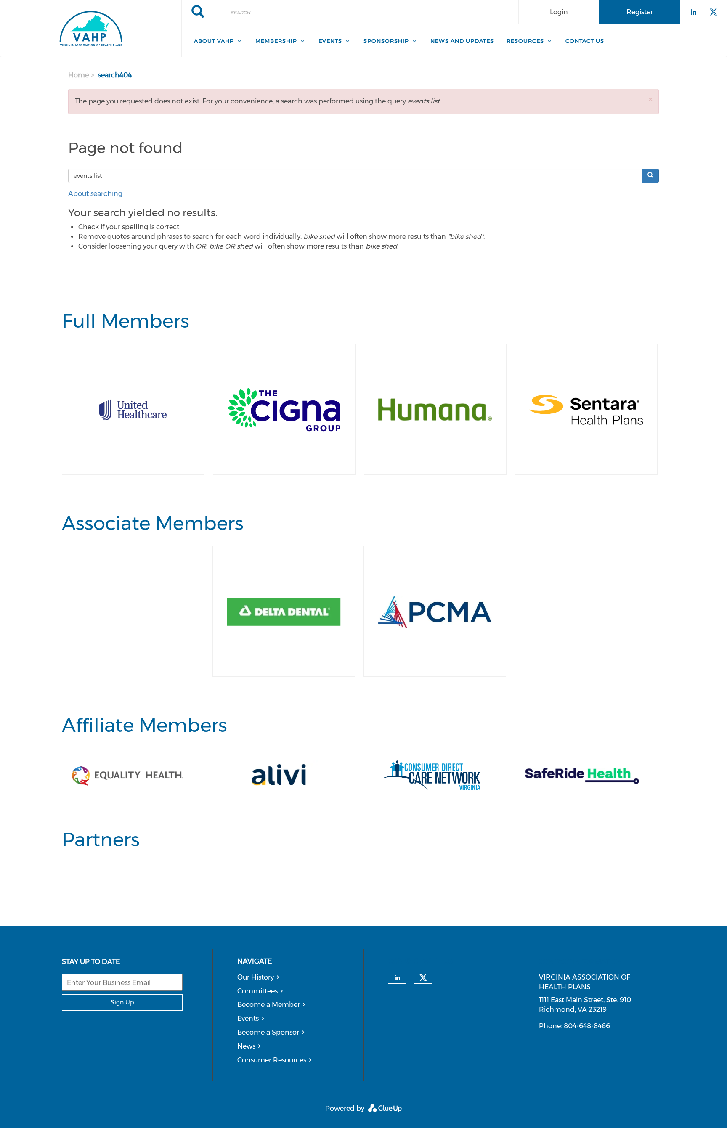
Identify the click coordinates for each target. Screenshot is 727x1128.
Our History (255, 977)
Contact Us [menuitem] (584, 40)
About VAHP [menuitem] (214, 40)
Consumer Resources (271, 1060)
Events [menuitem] (330, 40)
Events (248, 1018)
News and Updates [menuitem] (462, 40)
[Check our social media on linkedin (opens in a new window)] (397, 977)
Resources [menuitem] (525, 40)
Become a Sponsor (268, 1032)
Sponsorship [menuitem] (386, 40)
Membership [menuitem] (276, 40)
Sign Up (122, 1002)
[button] (650, 99)
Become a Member (268, 1005)
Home (78, 75)
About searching (95, 194)
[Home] (90, 28)
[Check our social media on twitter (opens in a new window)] (423, 978)
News (246, 1046)
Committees (257, 991)
